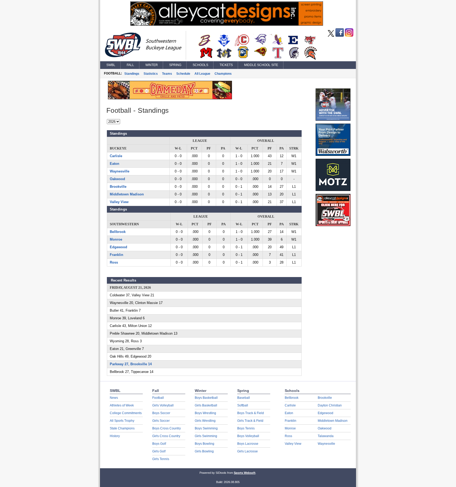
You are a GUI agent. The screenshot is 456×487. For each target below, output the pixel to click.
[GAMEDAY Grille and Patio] (170, 98)
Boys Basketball (206, 398)
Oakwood (117, 179)
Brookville (118, 187)
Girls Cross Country (166, 436)
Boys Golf (159, 444)
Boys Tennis (246, 428)
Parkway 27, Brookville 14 (131, 364)
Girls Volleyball (163, 405)
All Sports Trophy (122, 421)
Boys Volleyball (248, 436)
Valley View (119, 202)
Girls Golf (158, 451)
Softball (242, 405)
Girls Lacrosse (247, 451)
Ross (114, 262)
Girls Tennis (160, 459)
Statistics (151, 74)
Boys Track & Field (250, 413)
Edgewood (118, 247)
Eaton (114, 164)
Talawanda (326, 436)
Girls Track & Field (250, 421)
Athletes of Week (122, 405)
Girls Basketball (206, 405)
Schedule (183, 74)
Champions (223, 74)
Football (158, 398)
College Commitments (126, 413)
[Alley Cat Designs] (226, 24)
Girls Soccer (161, 421)
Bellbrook (118, 232)
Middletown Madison (127, 194)
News (114, 398)
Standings (131, 74)
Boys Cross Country (166, 428)
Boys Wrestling (205, 413)
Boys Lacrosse (247, 444)
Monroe (116, 239)
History (115, 436)
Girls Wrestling (205, 421)
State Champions (122, 428)
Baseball (243, 398)
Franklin (116, 255)
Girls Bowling (204, 451)
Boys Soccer (161, 413)
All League (202, 74)
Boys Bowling (204, 444)
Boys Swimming (206, 428)
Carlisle (116, 156)
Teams (167, 74)
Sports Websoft (244, 472)
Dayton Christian (330, 405)
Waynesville (119, 171)
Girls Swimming (206, 436)
